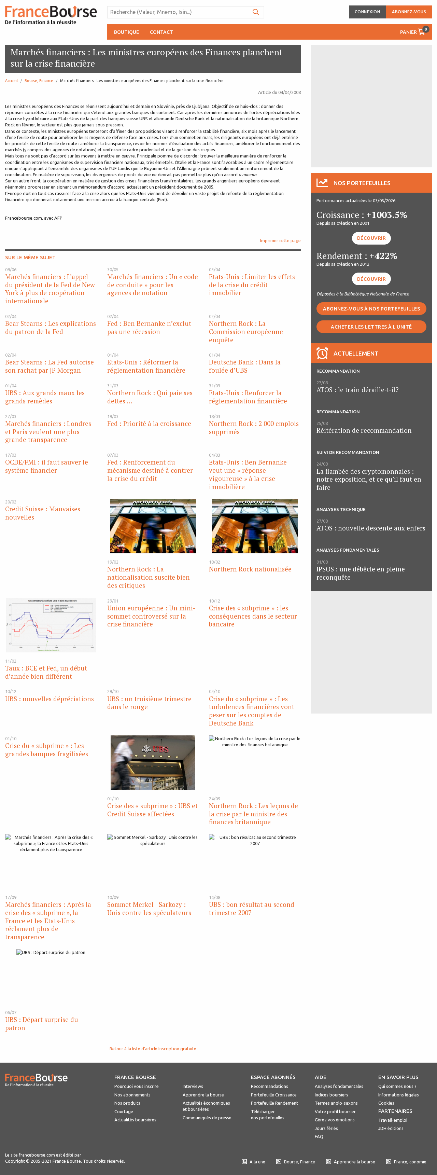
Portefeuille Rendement (274, 1103)
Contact (161, 32)
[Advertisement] (371, 105)
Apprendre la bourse (203, 1094)
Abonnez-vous (409, 12)
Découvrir (371, 238)
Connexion (367, 12)
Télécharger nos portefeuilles (267, 1114)
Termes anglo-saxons (336, 1103)
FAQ (319, 1136)
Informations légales (398, 1094)
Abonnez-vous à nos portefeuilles (371, 309)
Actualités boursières (135, 1119)
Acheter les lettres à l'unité (371, 327)
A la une (257, 1161)
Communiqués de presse (207, 1117)
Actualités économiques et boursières (206, 1106)
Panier (413, 31)
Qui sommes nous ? (397, 1086)
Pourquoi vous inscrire (136, 1086)
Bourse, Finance (39, 81)
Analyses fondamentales (339, 1086)
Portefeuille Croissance (274, 1094)
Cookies (386, 1103)
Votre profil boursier (335, 1111)
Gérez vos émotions (335, 1119)
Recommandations (269, 1086)
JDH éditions (391, 1128)
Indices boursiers (331, 1094)
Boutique (126, 32)
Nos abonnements (132, 1094)
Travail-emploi (392, 1120)
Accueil (11, 81)
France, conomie (410, 1161)
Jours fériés (326, 1128)
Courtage (123, 1111)
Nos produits (127, 1103)
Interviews (193, 1086)
